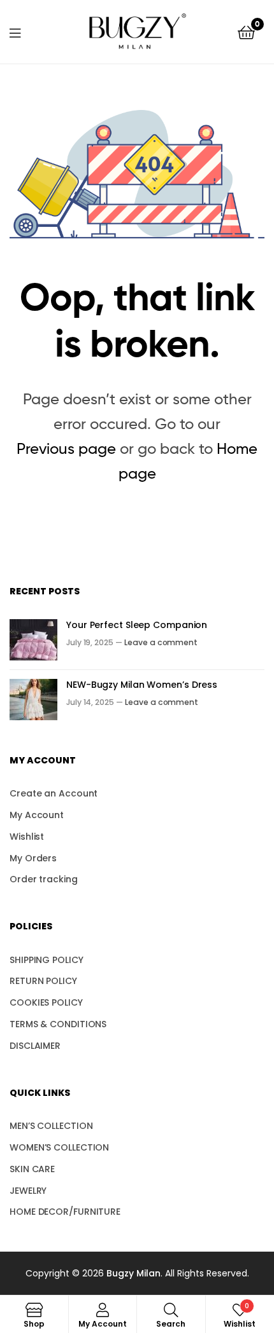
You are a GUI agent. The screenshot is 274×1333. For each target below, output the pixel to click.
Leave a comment (161, 642)
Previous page (66, 448)
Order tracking (44, 879)
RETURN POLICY (43, 980)
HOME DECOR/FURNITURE (65, 1211)
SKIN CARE (32, 1169)
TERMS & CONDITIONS (58, 1024)
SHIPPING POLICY (46, 960)
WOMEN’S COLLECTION (59, 1147)
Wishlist (27, 836)
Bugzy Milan (133, 1273)
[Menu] (23, 32)
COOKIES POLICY (46, 1002)
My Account (37, 815)
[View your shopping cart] (246, 31)
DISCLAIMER (35, 1045)
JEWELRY (28, 1190)
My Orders (33, 858)
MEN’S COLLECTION (51, 1125)
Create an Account (53, 793)
